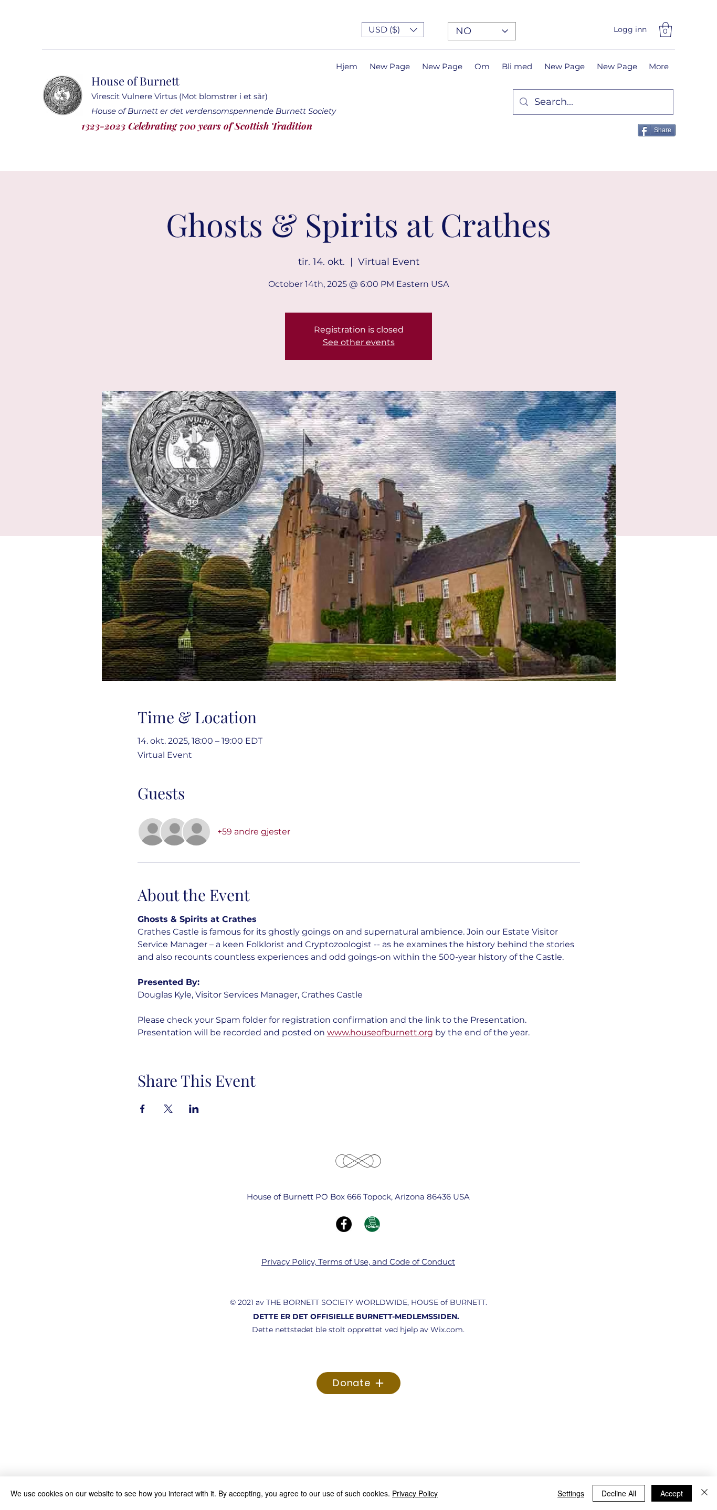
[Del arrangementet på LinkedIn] (194, 1109)
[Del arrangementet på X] (168, 1109)
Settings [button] (570, 1493)
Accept (671, 1493)
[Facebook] (344, 1224)
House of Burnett (135, 81)
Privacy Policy (415, 1493)
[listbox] (393, 29)
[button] (393, 29)
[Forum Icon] (372, 1224)
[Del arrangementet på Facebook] (142, 1109)
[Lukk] (704, 1493)
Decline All (619, 1493)
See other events (359, 342)
